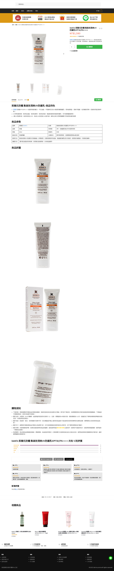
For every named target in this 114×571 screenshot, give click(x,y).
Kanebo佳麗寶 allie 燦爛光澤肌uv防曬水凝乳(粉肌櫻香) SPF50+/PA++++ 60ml (68, 532)
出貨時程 (4, 557)
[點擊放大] (39, 54)
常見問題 (89, 557)
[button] (63, 53)
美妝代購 (9, 567)
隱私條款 (61, 559)
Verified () (59, 459)
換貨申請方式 (5, 559)
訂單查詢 (32, 557)
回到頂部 (14, 100)
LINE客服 (89, 561)
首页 (13, 24)
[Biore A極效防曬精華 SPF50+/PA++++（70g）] (45, 519)
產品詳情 (20, 100)
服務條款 (32, 559)
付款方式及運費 (63, 557)
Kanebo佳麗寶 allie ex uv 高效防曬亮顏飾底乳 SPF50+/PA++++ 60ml (91, 532)
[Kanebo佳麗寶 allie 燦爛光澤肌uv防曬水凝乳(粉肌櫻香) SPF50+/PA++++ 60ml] (68, 519)
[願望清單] (30, 511)
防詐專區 (61, 561)
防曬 (16, 24)
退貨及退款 (4, 561)
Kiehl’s (25, 125)
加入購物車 (89, 47)
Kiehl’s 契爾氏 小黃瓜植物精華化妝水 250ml (21, 532)
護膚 (71, 497)
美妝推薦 (4, 567)
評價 (25, 100)
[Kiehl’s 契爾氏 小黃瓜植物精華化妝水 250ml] (22, 519)
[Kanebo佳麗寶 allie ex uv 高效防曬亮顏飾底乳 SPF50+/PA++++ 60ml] (91, 519)
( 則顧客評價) (80, 36)
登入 (16, 489)
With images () (47, 459)
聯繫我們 (89, 559)
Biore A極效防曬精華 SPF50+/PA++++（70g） (41, 532)
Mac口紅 (15, 567)
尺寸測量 (32, 561)
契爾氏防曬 (72, 39)
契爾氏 (15, 109)
